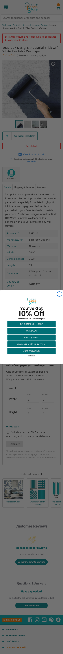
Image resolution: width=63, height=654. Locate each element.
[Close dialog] (59, 293)
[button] (31, 324)
